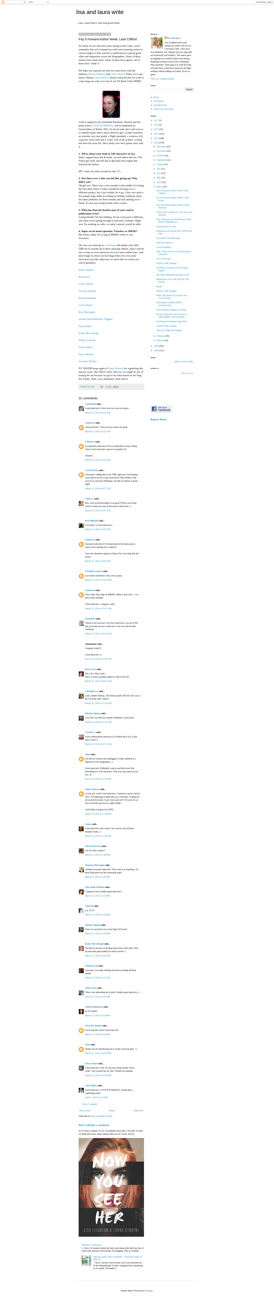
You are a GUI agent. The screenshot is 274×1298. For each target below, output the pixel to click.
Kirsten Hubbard (96, 74)
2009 (156, 346)
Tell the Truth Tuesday (166, 326)
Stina (87, 754)
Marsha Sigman (92, 713)
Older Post (138, 1110)
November (162, 151)
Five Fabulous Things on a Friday (171, 310)
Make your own (187, 373)
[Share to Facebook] (114, 386)
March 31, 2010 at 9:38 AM (97, 561)
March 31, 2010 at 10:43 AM (98, 633)
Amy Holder (85, 326)
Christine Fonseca (93, 571)
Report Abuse (159, 419)
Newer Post (84, 1110)
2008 (156, 350)
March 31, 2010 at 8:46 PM (97, 1034)
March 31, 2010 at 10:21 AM (98, 608)
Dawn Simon (91, 1063)
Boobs (159, 286)
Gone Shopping (163, 247)
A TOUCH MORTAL (102, 125)
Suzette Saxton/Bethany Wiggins (96, 319)
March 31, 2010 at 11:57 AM (98, 744)
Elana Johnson (86, 269)
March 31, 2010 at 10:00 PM (98, 1053)
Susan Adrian (85, 347)
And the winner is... (165, 242)
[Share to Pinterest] (117, 386)
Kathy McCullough (89, 333)
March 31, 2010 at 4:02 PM (97, 955)
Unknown (90, 423)
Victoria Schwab (87, 290)
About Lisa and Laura (163, 109)
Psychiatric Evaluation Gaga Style (171, 321)
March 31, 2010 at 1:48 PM (97, 855)
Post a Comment (89, 1104)
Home (112, 1110)
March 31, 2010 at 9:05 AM (97, 529)
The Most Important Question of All (172, 275)
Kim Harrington (87, 312)
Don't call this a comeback (94, 1125)
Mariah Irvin (91, 966)
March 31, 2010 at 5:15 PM (97, 977)
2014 (156, 125)
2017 (156, 120)
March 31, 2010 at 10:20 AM (98, 580)
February (161, 336)
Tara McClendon (93, 1025)
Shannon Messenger (95, 865)
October (161, 155)
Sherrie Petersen (93, 846)
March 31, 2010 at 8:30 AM (97, 460)
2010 (156, 142)
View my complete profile (162, 79)
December (162, 146)
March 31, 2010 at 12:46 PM (98, 836)
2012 (156, 134)
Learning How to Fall (166, 226)
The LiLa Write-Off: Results (169, 330)
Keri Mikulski (91, 520)
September (162, 160)
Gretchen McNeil (88, 361)
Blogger (149, 1290)
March (160, 186)
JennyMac (90, 618)
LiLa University (163, 258)
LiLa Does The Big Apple (168, 238)
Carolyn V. (90, 732)
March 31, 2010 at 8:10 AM (97, 412)
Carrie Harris (117, 74)
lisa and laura (174, 38)
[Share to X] (112, 386)
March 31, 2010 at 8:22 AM (97, 431)
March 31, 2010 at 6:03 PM (97, 996)
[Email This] (106, 386)
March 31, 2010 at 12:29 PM (98, 814)
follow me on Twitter (183, 361)
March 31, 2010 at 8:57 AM (97, 488)
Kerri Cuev (90, 669)
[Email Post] (101, 386)
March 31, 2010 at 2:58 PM (97, 933)
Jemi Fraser (91, 988)
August (160, 164)
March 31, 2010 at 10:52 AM (98, 681)
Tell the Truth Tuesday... (167, 263)
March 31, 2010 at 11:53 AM (98, 722)
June (159, 173)
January (160, 340)
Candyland (90, 404)
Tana (87, 1044)
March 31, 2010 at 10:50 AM (98, 659)
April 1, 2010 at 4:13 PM (96, 1097)
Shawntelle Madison (95, 887)
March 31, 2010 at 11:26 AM (98, 703)
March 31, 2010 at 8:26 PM (97, 1015)
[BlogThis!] (109, 386)
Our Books (158, 101)
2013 (156, 129)
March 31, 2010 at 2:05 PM (97, 877)
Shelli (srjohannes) (94, 1007)
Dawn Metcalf (86, 354)
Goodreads (110, 245)
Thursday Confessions (91, 1245)
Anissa (88, 824)
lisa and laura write (100, 12)
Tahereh (89, 906)
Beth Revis (84, 276)
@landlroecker (160, 105)
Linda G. (89, 498)
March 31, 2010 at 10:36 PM (98, 1075)
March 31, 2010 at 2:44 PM (97, 914)
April (159, 182)
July (159, 169)
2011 (156, 138)
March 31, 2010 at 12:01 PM (98, 779)
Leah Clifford (101, 77)
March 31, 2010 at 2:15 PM (97, 896)
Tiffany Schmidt (87, 340)
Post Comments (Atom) (101, 1116)
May (159, 177)
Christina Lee (91, 691)
